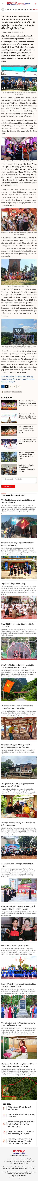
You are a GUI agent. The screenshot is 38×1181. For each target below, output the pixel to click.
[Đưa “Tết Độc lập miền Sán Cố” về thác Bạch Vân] (19, 648)
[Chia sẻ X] (6, 386)
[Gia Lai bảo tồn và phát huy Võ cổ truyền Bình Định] (9, 444)
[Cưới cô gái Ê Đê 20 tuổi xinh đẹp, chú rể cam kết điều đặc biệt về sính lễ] (19, 929)
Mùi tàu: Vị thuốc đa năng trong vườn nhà (21, 1115)
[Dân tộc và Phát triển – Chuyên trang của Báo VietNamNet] (12, 3)
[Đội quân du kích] (19, 806)
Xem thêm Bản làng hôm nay (13, 495)
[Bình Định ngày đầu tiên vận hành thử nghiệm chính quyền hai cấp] (9, 469)
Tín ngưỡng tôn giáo (25, 9)
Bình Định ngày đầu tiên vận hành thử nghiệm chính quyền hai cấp (27, 468)
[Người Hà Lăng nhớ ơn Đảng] (19, 607)
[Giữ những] (19, 967)
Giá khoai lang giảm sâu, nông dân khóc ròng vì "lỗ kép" (21, 1132)
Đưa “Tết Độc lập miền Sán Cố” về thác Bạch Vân (17, 625)
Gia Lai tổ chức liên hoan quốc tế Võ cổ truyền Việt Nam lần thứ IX (26, 430)
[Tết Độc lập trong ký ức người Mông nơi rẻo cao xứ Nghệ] (19, 526)
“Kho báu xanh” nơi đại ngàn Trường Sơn (20, 1108)
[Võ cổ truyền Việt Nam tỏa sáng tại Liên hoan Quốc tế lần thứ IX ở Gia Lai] (9, 405)
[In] (14, 386)
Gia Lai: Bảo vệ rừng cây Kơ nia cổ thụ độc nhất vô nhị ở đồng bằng (27, 455)
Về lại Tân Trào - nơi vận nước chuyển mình (17, 865)
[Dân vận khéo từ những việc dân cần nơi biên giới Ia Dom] (19, 847)
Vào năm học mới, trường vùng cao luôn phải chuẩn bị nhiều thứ (18, 1024)
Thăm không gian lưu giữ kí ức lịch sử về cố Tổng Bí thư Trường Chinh (21, 1124)
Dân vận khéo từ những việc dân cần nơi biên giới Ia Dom (18, 824)
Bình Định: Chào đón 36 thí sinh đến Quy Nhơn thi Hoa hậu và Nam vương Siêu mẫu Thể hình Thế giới (17, 379)
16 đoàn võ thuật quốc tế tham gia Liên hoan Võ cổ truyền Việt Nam (27, 416)
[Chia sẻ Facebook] (3, 386)
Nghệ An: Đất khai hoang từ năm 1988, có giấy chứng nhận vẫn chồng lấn (18, 1065)
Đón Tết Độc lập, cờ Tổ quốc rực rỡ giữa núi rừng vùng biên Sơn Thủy (17, 666)
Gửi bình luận (8, 486)
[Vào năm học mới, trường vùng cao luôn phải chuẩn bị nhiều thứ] (19, 1047)
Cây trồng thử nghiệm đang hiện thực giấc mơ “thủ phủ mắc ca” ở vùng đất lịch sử (20, 1141)
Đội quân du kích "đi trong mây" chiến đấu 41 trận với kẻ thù (17, 785)
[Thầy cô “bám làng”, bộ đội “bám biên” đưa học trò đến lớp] (19, 567)
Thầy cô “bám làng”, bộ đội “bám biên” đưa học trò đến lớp (17, 544)
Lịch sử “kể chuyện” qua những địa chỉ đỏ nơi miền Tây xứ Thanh (18, 985)
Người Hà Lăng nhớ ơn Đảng (13, 584)
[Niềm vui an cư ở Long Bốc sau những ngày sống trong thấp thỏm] (19, 728)
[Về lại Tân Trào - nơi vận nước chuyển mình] (19, 890)
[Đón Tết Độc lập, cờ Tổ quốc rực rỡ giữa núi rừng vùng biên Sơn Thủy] (19, 689)
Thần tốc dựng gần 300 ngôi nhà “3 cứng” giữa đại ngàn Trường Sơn (16, 746)
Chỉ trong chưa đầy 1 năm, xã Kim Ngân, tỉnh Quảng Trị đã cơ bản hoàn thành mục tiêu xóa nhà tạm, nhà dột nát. (18, 752)
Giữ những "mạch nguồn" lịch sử (15, 945)
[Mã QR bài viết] (18, 386)
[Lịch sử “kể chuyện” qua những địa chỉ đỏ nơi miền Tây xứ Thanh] (19, 1006)
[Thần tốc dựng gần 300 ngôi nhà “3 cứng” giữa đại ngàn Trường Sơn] (19, 767)
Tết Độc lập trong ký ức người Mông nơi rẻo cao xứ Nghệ (18, 501)
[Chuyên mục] (2, 4)
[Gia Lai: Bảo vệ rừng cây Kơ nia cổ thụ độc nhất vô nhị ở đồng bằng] (9, 457)
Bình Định (7, 391)
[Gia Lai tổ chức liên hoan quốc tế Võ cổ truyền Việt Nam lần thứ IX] (9, 431)
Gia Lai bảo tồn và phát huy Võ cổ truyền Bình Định (27, 442)
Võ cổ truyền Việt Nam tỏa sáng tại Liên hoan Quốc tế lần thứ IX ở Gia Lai (28, 404)
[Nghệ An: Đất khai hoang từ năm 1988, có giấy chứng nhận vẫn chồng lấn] (19, 1088)
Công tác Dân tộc (11, 9)
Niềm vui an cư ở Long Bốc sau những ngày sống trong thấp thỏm (17, 707)
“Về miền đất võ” (16, 391)
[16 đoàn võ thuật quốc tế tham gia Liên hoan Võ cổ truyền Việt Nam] (9, 418)
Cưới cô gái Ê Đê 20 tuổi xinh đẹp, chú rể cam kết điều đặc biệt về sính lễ (18, 907)
